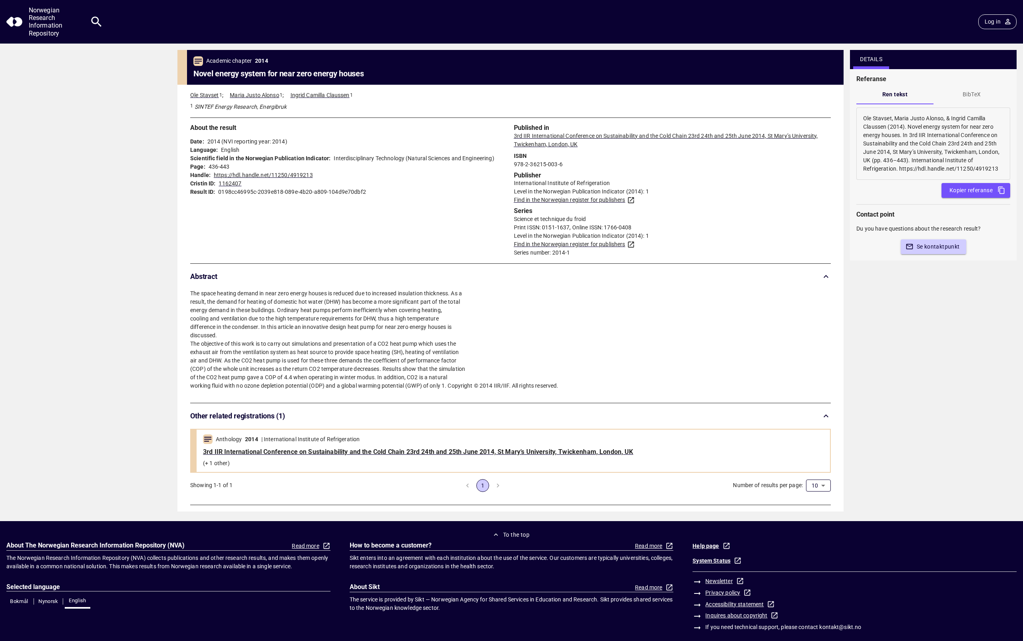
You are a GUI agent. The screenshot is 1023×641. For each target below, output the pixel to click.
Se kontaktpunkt (938, 246)
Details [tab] (871, 59)
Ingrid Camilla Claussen (320, 95)
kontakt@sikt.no (840, 627)
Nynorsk (48, 601)
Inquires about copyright (736, 615)
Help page (706, 546)
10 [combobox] (815, 485)
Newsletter (718, 581)
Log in (993, 21)
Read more (305, 546)
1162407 (230, 183)
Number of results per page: (768, 485)
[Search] (96, 22)
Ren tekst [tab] (895, 94)
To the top (516, 535)
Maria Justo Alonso (254, 95)
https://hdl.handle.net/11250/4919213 (263, 175)
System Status (711, 560)
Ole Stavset (204, 95)
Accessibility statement (734, 604)
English (77, 600)
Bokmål (19, 601)
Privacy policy (722, 592)
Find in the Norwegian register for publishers (569, 200)
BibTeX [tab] (972, 94)
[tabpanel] (933, 143)
